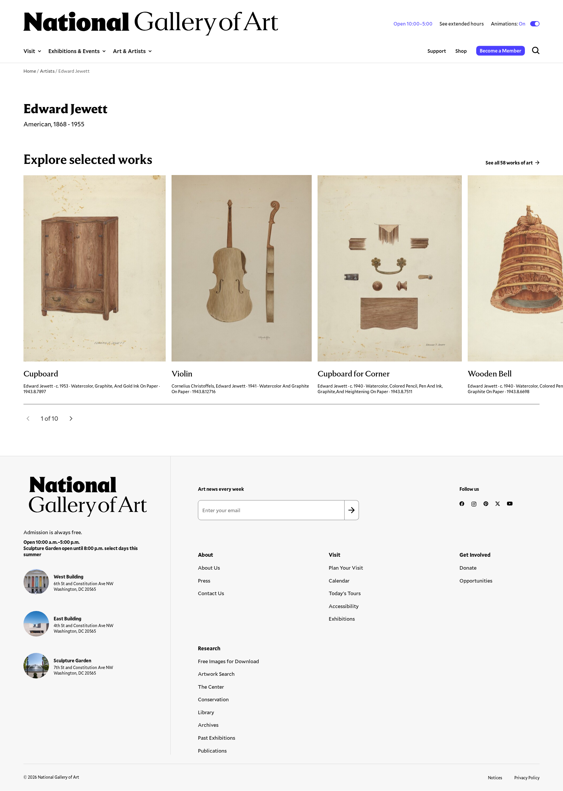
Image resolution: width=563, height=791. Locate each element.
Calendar (339, 580)
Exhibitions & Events (74, 51)
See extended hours (462, 23)
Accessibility (344, 606)
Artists (47, 71)
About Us (209, 567)
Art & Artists (129, 51)
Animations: (508, 24)
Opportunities (475, 580)
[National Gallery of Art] (85, 494)
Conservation (213, 699)
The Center (211, 686)
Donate (467, 567)
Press (204, 580)
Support (437, 50)
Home (29, 71)
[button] (28, 418)
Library (206, 712)
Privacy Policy (527, 777)
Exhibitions (342, 618)
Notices (495, 777)
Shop (461, 50)
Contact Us (211, 593)
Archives (208, 724)
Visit (29, 51)
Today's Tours (345, 593)
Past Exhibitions (216, 737)
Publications (212, 750)
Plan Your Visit (346, 567)
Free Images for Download (228, 661)
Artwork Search (216, 673)
